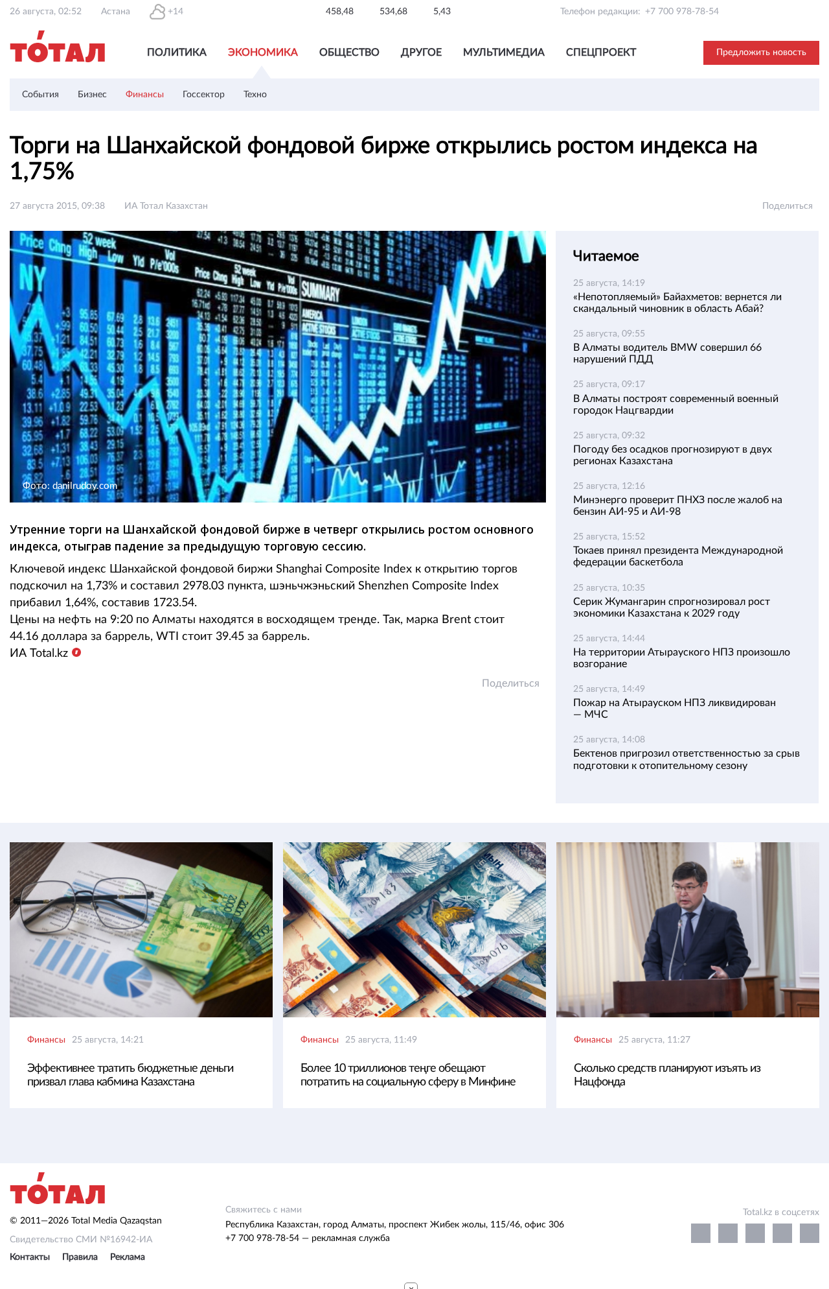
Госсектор (204, 94)
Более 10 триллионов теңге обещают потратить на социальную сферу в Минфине (408, 1075)
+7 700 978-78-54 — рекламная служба (307, 1238)
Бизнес (92, 94)
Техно (255, 94)
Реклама (127, 1257)
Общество (349, 52)
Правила (80, 1257)
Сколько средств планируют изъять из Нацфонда (667, 1075)
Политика (177, 52)
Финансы (145, 94)
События (40, 94)
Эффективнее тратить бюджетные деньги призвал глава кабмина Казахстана (130, 1075)
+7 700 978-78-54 (682, 11)
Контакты (30, 1257)
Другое (421, 52)
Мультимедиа (504, 52)
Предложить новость (761, 52)
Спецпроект (601, 52)
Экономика (263, 52)
